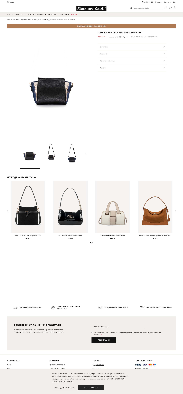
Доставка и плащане (57, 365)
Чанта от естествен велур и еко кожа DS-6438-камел (155, 235)
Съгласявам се (91, 388)
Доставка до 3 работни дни (30, 307)
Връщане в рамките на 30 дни (116, 307)
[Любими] (170, 7)
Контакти (167, 2)
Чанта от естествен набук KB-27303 (28, 235)
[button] (12, 2)
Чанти (27, 14)
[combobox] (145, 8)
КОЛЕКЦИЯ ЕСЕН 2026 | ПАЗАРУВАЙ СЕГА (91, 26)
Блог (174, 2)
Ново (9, 14)
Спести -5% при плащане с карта (159, 307)
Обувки (18, 14)
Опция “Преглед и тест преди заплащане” (68, 308)
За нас (9, 365)
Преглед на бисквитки (64, 388)
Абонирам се (104, 340)
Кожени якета (38, 14)
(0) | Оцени (123, 37)
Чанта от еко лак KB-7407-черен (70, 235)
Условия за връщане (57, 368)
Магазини (158, 2)
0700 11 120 (149, 2)
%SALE (73, 14)
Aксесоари (52, 14)
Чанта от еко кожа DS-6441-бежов (112, 235)
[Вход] (165, 7)
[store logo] (91, 8)
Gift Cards (64, 14)
